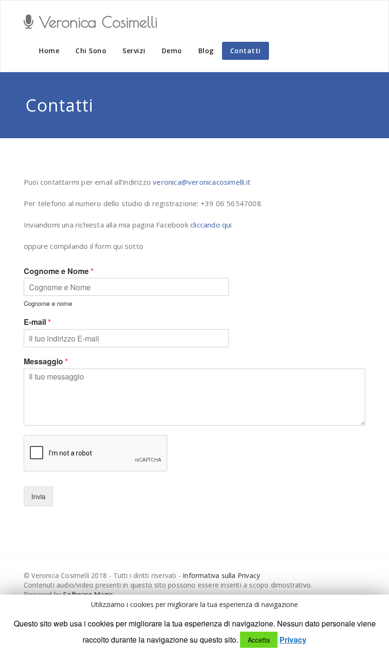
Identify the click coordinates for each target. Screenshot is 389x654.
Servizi (134, 50)
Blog (206, 50)
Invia (38, 496)
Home (49, 50)
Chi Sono (90, 50)
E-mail (37, 322)
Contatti (245, 50)
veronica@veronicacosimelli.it (201, 182)
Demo (172, 50)
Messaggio (46, 362)
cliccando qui (211, 224)
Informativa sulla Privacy (221, 575)
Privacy (292, 640)
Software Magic (88, 594)
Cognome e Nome (58, 271)
